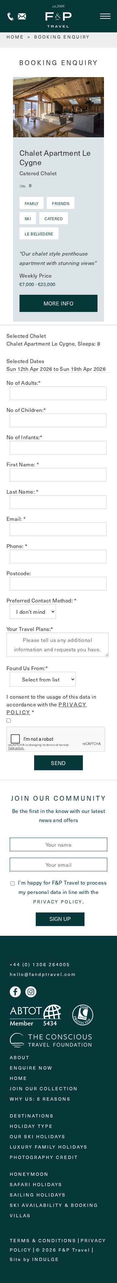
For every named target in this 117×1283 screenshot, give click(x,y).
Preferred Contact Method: (41, 600)
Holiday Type (31, 1126)
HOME (15, 36)
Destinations (32, 1115)
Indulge (45, 1259)
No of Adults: (23, 382)
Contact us (22, 16)
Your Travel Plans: (29, 629)
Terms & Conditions (43, 1240)
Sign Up (60, 919)
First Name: (22, 464)
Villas (20, 1215)
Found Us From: (27, 668)
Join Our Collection (44, 1088)
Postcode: (18, 573)
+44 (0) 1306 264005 (10, 16)
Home (18, 1078)
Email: (16, 518)
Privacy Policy (58, 902)
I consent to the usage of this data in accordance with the (51, 704)
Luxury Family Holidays (49, 1146)
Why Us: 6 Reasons (40, 1098)
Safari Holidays (36, 1184)
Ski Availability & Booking (54, 1205)
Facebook (15, 991)
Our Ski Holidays (38, 1136)
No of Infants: (24, 437)
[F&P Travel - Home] (58, 16)
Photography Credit (44, 1157)
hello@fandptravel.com (43, 974)
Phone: (16, 546)
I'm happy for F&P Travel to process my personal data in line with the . (62, 891)
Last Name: (22, 491)
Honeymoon (29, 1174)
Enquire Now (31, 1067)
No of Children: (26, 410)
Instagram (30, 991)
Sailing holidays (38, 1194)
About (20, 1057)
